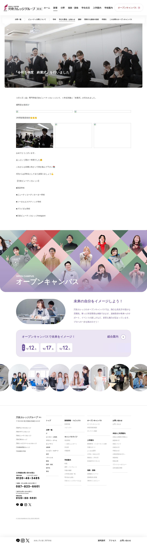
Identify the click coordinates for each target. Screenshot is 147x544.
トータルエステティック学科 (29, 202)
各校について (117, 444)
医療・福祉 (49, 464)
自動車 (48, 447)
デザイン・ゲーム (51, 440)
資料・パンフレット (71, 467)
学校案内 (68, 460)
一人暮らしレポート (71, 444)
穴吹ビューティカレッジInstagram (31, 216)
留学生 (48, 468)
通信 (47, 471)
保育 (47, 454)
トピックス (68, 427)
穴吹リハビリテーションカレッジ (26, 443)
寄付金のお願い (69, 477)
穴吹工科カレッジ (21, 439)
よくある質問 (91, 451)
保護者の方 (116, 440)
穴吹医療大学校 (21, 451)
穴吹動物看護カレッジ (23, 447)
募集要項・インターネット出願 (97, 444)
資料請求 (101, 540)
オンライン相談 (92, 431)
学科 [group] (54, 19)
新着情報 (67, 424)
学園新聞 (67, 451)
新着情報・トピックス (73, 420)
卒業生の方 (116, 451)
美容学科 (21, 188)
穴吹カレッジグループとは (73, 481)
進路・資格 (91, 470)
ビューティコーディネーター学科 (31, 195)
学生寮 (67, 447)
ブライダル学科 (23, 209)
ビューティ (49, 444)
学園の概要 (68, 470)
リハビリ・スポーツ (52, 451)
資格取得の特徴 (92, 477)
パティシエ (49, 457)
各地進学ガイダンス (93, 461)
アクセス (112, 540)
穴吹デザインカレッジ (23, 431)
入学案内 (90, 440)
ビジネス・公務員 (51, 437)
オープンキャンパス (94, 420)
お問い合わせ (117, 420)
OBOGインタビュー (93, 481)
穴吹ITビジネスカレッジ (23, 428)
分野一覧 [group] (18, 19)
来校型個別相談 (92, 427)
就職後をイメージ (92, 474)
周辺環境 (67, 440)
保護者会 (115, 457)
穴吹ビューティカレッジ (23, 435)
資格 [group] (91, 19)
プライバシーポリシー (119, 464)
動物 (47, 461)
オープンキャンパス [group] (121, 19)
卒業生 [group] (104, 19)
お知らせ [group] (67, 19)
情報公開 (115, 461)
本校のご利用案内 (119, 433)
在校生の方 (116, 447)
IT (46, 433)
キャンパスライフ (71, 437)
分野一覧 (49, 430)
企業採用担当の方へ (119, 454)
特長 (66, 463)
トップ (48, 420)
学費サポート (91, 447)
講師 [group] (79, 19)
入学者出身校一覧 (70, 474)
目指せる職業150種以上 (120, 437)
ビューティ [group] (37, 19)
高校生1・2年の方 (93, 457)
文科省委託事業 (117, 468)
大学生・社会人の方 (93, 454)
